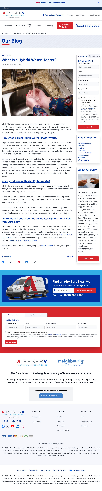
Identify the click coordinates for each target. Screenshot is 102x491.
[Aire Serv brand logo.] (13, 15)
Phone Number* (83, 80)
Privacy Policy (33, 470)
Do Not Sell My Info (59, 470)
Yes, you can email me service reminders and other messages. (27, 332)
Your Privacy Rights (78, 470)
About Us (60, 421)
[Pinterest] (19, 262)
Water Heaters (6, 55)
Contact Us (61, 426)
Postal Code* (82, 89)
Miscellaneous (83, 155)
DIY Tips (81, 146)
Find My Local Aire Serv (85, 290)
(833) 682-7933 (73, 295)
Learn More (88, 259)
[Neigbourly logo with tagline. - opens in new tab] (71, 363)
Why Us (59, 417)
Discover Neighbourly (49, 396)
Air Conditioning (84, 143)
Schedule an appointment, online (23, 240)
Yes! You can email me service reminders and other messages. (88, 100)
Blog (83, 417)
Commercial (95, 56)
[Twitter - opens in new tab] (8, 426)
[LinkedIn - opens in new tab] (17, 426)
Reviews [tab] (70, 15)
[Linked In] (27, 262)
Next (69, 257)
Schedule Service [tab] (65, 26)
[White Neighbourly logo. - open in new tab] (6, 8)
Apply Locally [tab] (80, 15)
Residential (84, 56)
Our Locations (86, 421)
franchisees (84, 109)
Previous (7, 257)
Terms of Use (21, 470)
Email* (80, 72)
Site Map (84, 426)
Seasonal (81, 158)
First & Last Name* (84, 63)
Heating (81, 148)
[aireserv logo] (14, 414)
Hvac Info (81, 150)
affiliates (91, 108)
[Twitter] (11, 262)
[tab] (52, 15)
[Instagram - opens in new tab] (22, 426)
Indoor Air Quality (84, 153)
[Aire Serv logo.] (32, 363)
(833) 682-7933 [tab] (88, 26)
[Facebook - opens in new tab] (3, 426)
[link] (35, 262)
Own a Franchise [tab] (94, 15)
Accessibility (45, 470)
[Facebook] (3, 262)
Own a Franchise (63, 430)
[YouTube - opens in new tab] (12, 426)
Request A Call (88, 127)
